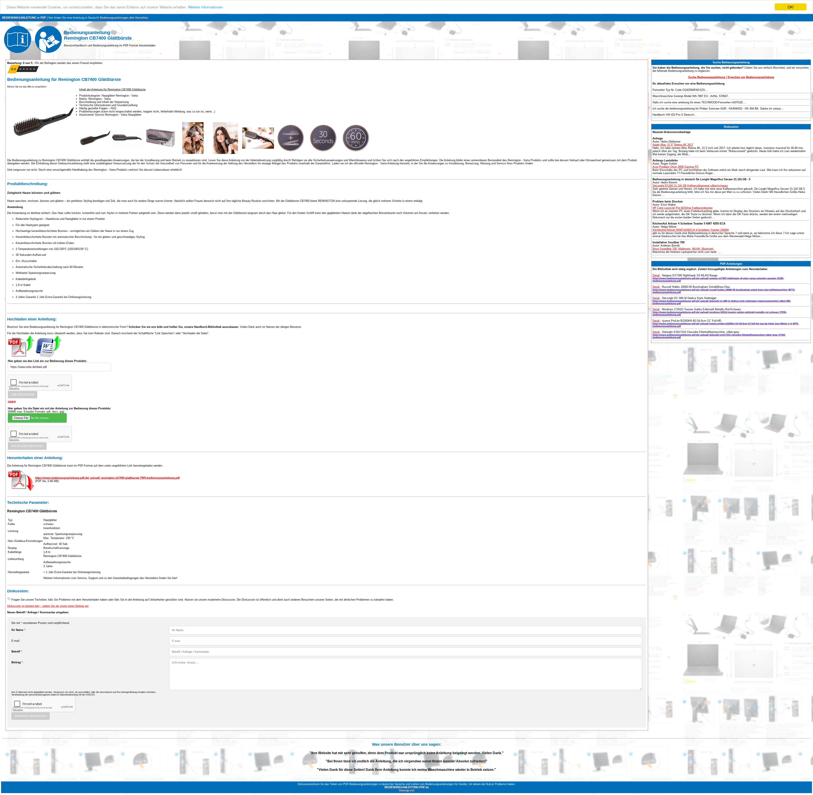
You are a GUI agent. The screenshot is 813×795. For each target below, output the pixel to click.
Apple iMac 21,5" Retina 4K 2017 (673, 144)
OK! (791, 7)
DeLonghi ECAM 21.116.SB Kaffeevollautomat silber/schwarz (690, 185)
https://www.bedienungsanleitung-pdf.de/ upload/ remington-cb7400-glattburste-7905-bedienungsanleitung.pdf (107, 477)
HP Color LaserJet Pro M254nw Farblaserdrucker (682, 207)
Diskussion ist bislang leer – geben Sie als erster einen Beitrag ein (47, 606)
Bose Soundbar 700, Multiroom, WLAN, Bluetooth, (683, 248)
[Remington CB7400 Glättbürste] (95, 153)
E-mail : (16, 640)
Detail (656, 275)
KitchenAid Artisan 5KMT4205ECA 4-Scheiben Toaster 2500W (691, 229)
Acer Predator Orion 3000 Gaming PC (676, 166)
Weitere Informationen (205, 7)
